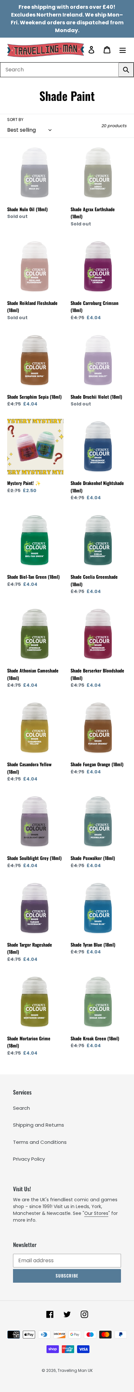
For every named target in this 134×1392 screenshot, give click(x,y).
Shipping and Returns (38, 1124)
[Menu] (122, 50)
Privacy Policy (29, 1159)
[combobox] (67, 70)
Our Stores (96, 1213)
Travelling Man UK (75, 1370)
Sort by (15, 119)
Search (21, 1108)
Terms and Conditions (40, 1142)
